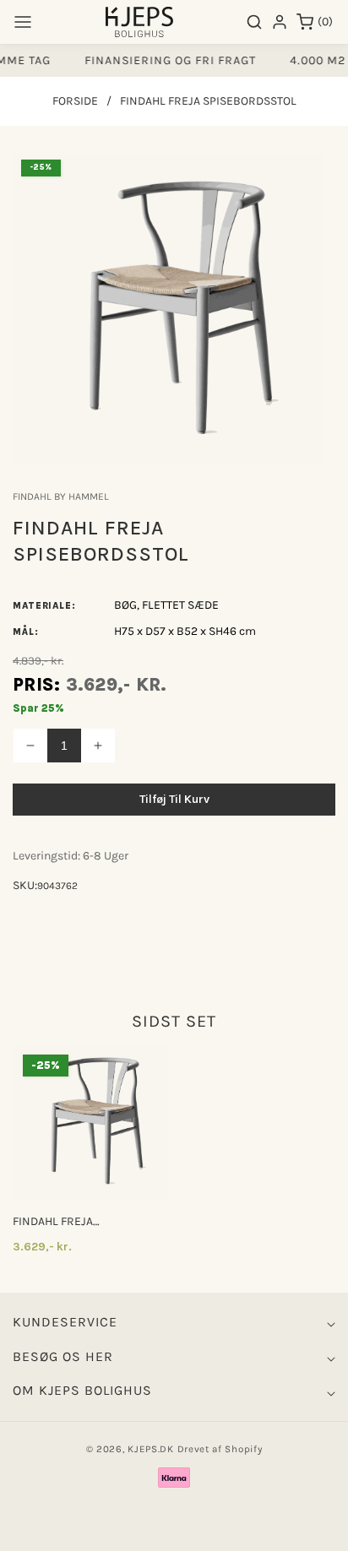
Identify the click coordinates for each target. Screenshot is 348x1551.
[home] (173, 1529)
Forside (75, 101)
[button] (23, 22)
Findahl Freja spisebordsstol (59, 1221)
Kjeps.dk (151, 1449)
